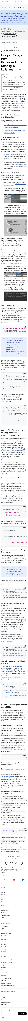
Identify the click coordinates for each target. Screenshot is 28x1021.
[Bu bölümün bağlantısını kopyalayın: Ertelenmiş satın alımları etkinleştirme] (2, 480)
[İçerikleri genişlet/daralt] (9, 74)
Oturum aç (23, 1)
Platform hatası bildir (6, 978)
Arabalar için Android (6, 933)
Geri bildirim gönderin (10, 50)
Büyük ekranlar (4, 926)
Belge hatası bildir (5, 980)
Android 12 (3, 954)
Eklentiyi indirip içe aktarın (11, 127)
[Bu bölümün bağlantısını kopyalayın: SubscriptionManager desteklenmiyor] (2, 771)
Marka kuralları (13, 1010)
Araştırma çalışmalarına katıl (8, 985)
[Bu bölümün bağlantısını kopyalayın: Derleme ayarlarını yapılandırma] (22, 250)
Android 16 (3, 944)
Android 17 (3, 942)
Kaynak (3, 894)
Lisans (7, 1010)
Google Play (6, 7)
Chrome (3, 997)
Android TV (3, 935)
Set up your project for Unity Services (14, 154)
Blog (2, 899)
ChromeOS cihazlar (6, 931)
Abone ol (22, 1013)
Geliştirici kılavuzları (6, 965)
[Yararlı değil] (16, 47)
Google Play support (6, 983)
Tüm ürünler (4, 1004)
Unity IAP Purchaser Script (11, 313)
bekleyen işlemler (6, 485)
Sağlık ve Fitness (5, 912)
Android (3, 887)
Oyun (2, 908)
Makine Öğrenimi (5, 910)
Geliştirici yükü (12, 735)
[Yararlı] (14, 47)
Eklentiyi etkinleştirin (9, 133)
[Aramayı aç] (15, 2)
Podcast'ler (3, 901)
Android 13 (3, 951)
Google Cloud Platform (6, 1002)
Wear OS (3, 928)
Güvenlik (3, 892)
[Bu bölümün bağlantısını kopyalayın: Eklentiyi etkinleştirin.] (16, 305)
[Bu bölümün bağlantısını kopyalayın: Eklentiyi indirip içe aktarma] (20, 173)
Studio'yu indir (4, 969)
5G (2, 920)
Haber (2, 897)
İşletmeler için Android (6, 890)
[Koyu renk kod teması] (24, 327)
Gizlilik (2, 917)
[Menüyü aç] (2, 2)
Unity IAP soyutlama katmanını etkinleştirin (15, 125)
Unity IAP (17, 98)
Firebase (3, 1000)
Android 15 (3, 946)
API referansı (4, 967)
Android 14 (3, 949)
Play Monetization (19, 7)
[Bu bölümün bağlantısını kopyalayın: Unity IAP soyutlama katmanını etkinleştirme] (11, 140)
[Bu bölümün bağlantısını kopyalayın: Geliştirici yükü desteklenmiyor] (23, 725)
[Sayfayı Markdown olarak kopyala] (20, 69)
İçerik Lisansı (20, 867)
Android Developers (5, 42)
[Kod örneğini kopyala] (26, 327)
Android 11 (3, 956)
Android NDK (4, 972)
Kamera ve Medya (5, 915)
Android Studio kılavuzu (6, 962)
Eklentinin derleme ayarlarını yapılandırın (14, 130)
